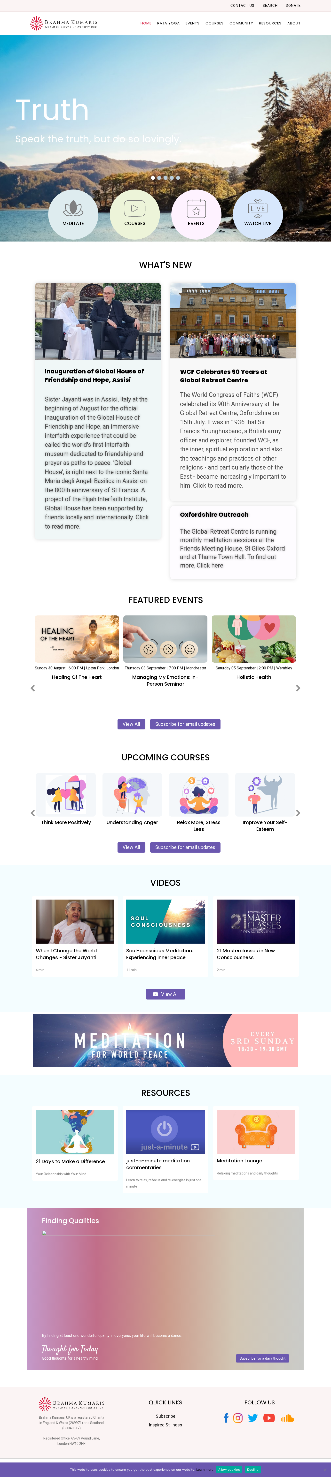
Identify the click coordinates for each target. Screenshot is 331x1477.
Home (146, 23)
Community (241, 23)
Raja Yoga (168, 23)
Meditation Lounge (239, 1160)
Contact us (242, 5)
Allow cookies (229, 1469)
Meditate (73, 223)
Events (193, 23)
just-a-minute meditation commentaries (158, 1164)
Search (270, 5)
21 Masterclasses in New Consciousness (246, 954)
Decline (253, 1469)
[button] (153, 178)
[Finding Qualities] (128, 1279)
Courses (214, 23)
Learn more (204, 1469)
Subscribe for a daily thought (262, 1358)
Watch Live (257, 223)
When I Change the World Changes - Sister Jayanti (66, 954)
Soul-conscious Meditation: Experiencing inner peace (159, 954)
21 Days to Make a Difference (70, 1161)
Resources (270, 23)
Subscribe (165, 1416)
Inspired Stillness (165, 1424)
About (294, 23)
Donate (293, 5)
